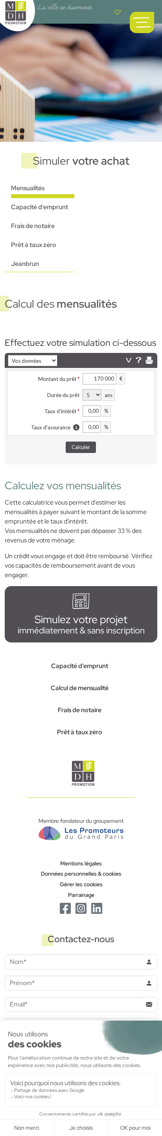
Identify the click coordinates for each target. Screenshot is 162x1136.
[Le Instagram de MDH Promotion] (81, 908)
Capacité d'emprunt (39, 207)
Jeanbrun (25, 264)
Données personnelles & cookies (81, 873)
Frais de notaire (33, 226)
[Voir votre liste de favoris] (117, 11)
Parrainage (81, 894)
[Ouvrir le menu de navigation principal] (142, 22)
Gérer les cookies (81, 884)
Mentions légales (81, 863)
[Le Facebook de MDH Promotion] (65, 908)
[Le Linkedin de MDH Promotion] (96, 908)
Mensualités (27, 188)
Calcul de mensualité (80, 688)
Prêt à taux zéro (33, 245)
